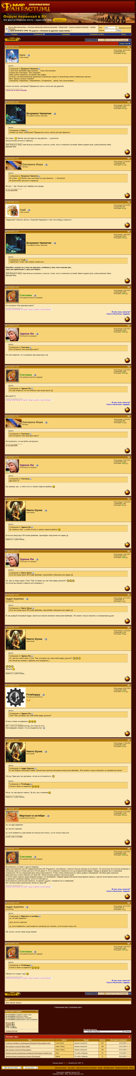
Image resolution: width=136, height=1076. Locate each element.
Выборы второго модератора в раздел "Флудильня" (23, 1056)
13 (115, 40)
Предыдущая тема (61, 1007)
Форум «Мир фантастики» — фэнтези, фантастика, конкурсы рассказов (32, 27)
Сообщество (38, 34)
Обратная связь (60, 1067)
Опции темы (123, 43)
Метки (7, 999)
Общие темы (63, 27)
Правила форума (11, 1031)
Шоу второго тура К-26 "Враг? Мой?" (18, 1046)
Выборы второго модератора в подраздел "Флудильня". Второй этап (29, 1053)
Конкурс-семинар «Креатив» (79, 27)
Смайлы (8, 1024)
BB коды (8, 1023)
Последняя (123, 40)
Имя (100, 27)
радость (18, 1002)
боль (7, 1002)
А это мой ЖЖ (11, 190)
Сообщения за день (97, 34)
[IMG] (7, 1026)
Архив (100, 1067)
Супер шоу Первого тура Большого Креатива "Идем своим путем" (28, 1043)
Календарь (66, 34)
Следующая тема (75, 1007)
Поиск (123, 34)
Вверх (131, 1067)
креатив (12, 1002)
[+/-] (125, 53)
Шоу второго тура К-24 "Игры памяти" (18, 1050)
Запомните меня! (125, 28)
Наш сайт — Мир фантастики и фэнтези (82, 1067)
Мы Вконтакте (109, 1067)
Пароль (101, 30)
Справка (14, 34)
